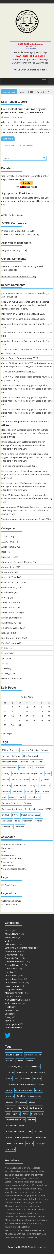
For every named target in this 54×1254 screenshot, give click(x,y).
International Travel (11, 612)
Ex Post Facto (36, 761)
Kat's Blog (6, 785)
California (5, 556)
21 (49, 716)
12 (34, 711)
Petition (5, 648)
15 (5, 716)
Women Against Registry (13, 868)
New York (29, 791)
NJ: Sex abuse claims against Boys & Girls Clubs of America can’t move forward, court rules (26, 474)
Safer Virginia (7, 861)
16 (12, 716)
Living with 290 (8, 622)
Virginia (38, 820)
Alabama (45, 750)
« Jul (3, 733)
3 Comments (28, 145)
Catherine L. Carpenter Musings (16, 561)
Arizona (5, 756)
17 (19, 716)
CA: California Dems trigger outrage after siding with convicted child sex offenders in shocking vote (27, 389)
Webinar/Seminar (9, 678)
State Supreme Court (30, 815)
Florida (22, 767)
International (7, 602)
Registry (27, 803)
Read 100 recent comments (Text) (18, 276)
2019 (35, 234)
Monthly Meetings (23, 52)
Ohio (4, 797)
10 (19, 711)
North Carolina (42, 791)
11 (27, 711)
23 (12, 720)
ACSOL (4, 536)
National (5, 632)
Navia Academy (8, 854)
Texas (17, 820)
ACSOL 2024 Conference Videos (30, 69)
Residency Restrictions (12, 809)
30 (12, 725)
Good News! (7, 592)
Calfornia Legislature (11, 900)
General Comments (10, 582)
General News (9, 145)
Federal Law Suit (9, 767)
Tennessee (7, 820)
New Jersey (17, 791)
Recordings (41, 52)
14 (49, 711)
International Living (10, 607)
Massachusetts (20, 785)
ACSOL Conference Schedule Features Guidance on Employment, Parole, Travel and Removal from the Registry (25, 305)
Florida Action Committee (13, 844)
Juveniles (45, 779)
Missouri (6, 791)
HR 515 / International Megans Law (27, 773)
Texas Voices (8, 865)
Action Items (7, 546)
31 (19, 725)
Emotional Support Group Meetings (30, 59)
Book (3, 551)
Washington (7, 826)
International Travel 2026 (38, 518)
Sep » (9, 733)
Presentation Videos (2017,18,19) (18, 230)
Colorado (24, 761)
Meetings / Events (10, 627)
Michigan (34, 785)
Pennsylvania (34, 797)
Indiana (5, 779)
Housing (5, 597)
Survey (4, 663)
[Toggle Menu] (44, 81)
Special (4, 658)
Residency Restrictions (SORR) (38, 809)
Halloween (39, 767)
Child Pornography (31, 756)
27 (41, 720)
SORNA (15, 815)
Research (6, 653)
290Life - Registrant (10, 750)
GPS (30, 767)
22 (5, 720)
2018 (28, 234)
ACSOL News (7, 541)
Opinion (12, 797)
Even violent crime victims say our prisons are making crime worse (23, 110)
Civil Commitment (9, 761)
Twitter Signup (15, 214)
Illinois (48, 773)
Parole (22, 797)
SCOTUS (5, 815)
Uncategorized (8, 673)
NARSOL (5, 851)
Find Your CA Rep (9, 904)
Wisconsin (20, 826)
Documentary (8, 572)
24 (19, 720)
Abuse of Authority (30, 750)
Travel (4, 668)
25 (27, 720)
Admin (22, 117)
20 (41, 716)
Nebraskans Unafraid (11, 858)
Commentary (7, 567)
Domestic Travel (9, 577)
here (21, 179)
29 (5, 725)
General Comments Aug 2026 (30, 313)
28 (49, 720)
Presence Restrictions (11, 803)
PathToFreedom (9, 642)
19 (34, 716)
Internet (35, 779)
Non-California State (11, 637)
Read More (8, 139)
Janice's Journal (8, 617)
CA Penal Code (8, 884)
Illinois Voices (7, 848)
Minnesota (45, 785)
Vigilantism (28, 820)
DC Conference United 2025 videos (30, 62)
